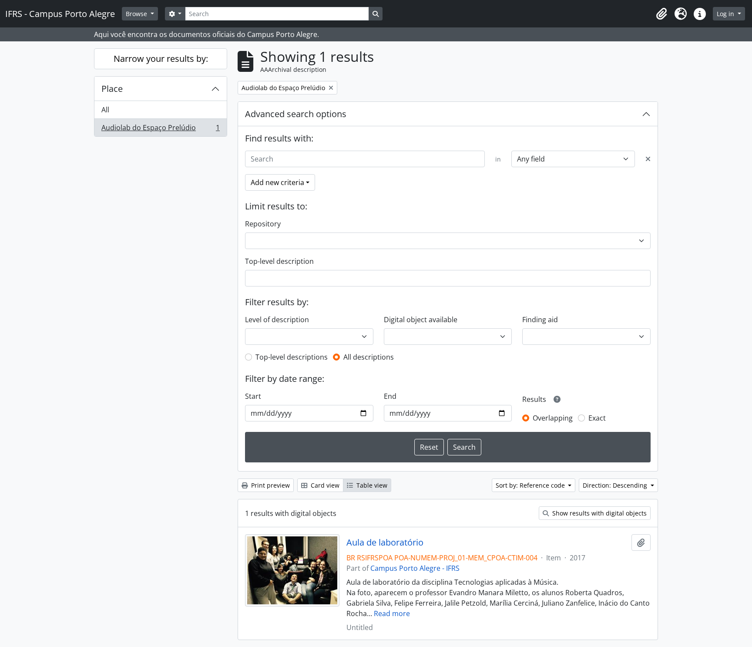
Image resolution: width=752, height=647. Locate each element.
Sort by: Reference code (531, 485)
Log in (726, 14)
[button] (661, 14)
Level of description (277, 319)
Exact (597, 418)
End (390, 396)
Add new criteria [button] (277, 182)
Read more (392, 613)
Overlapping (553, 418)
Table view (371, 485)
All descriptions (368, 357)
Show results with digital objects (599, 513)
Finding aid (540, 319)
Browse (137, 14)
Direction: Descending (616, 485)
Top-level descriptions (291, 357)
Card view (324, 485)
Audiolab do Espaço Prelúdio (160, 129)
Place (112, 88)
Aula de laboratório (384, 542)
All (105, 110)
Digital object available (420, 319)
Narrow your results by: (161, 58)
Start (253, 396)
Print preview (269, 485)
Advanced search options (295, 114)
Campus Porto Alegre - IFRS (415, 568)
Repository (263, 224)
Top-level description (279, 261)
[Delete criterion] (648, 159)
